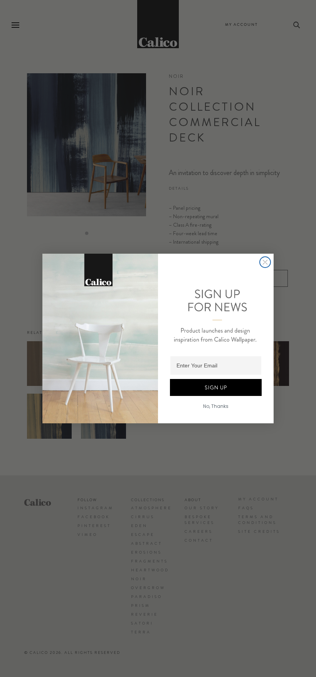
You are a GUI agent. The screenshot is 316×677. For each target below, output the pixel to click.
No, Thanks (216, 406)
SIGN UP (216, 387)
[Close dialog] (265, 262)
